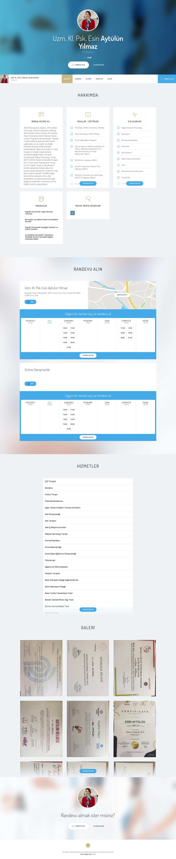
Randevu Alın (169, 79)
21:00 (69, 347)
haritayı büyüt (122, 295)
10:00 (65, 328)
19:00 (130, 333)
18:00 (123, 333)
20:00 (72, 342)
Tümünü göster (88, 183)
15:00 (72, 337)
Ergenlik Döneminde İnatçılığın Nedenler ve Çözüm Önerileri (41, 228)
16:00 (65, 342)
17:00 (130, 328)
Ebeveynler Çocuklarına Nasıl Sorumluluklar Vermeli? (41, 221)
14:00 (65, 337)
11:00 (72, 328)
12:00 (65, 333)
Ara (32, 302)
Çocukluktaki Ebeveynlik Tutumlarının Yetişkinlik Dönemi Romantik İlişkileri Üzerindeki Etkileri (39, 237)
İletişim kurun (99, 65)
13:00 (72, 333)
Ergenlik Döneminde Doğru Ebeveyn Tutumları (39, 213)
